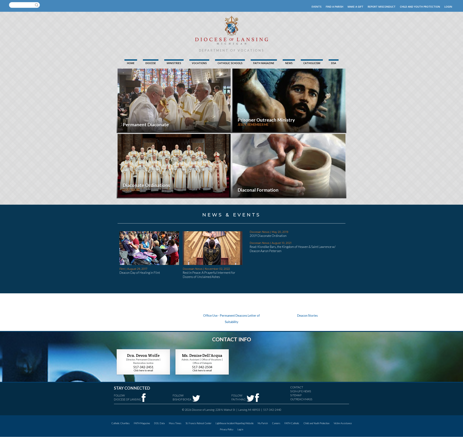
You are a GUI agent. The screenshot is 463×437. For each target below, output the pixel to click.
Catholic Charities (120, 423)
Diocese (150, 63)
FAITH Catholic (291, 423)
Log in (240, 429)
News (288, 63)
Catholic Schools (230, 63)
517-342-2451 (143, 367)
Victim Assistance (343, 423)
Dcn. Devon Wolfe (143, 355)
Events (316, 6)
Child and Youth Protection (420, 6)
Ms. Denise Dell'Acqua (202, 355)
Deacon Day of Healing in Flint (139, 273)
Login (448, 6)
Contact (296, 387)
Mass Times (175, 423)
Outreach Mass (301, 399)
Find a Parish (334, 6)
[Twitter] (196, 398)
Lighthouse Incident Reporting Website (235, 423)
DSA (333, 63)
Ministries (174, 63)
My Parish (263, 423)
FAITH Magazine (263, 63)
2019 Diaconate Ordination (268, 236)
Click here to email (143, 370)
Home (131, 63)
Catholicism (311, 63)
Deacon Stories (307, 315)
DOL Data (159, 423)
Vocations (199, 63)
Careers (276, 423)
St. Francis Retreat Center (198, 423)
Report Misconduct (382, 6)
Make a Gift (355, 6)
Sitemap (295, 395)
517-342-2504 (202, 367)
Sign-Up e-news (300, 391)
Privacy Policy (226, 429)
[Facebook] (144, 397)
